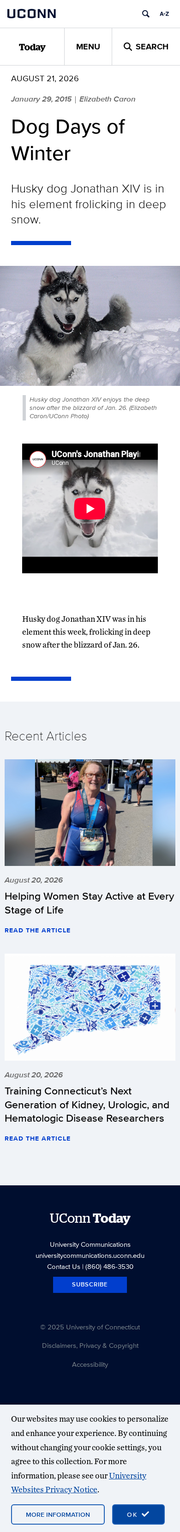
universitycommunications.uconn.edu (90, 1255)
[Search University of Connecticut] (145, 13)
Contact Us (63, 1266)
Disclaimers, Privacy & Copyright (90, 1345)
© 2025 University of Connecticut (90, 1327)
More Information (58, 1514)
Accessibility (90, 1364)
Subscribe (90, 1284)
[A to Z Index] (164, 13)
